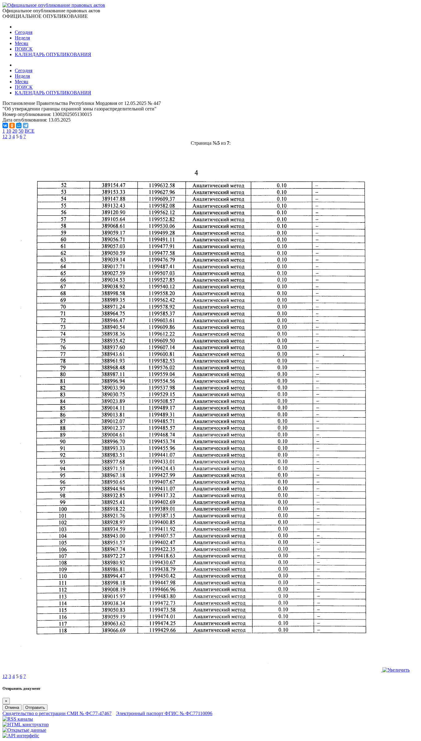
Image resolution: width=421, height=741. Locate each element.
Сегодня (23, 32)
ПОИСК (24, 49)
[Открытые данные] (24, 730)
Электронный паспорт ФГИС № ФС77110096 (164, 713)
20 (14, 131)
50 (20, 131)
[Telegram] (25, 125)
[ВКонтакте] (5, 125)
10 (8, 131)
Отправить (35, 707)
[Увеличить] (210, 670)
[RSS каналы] (17, 719)
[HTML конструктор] (25, 724)
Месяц (21, 43)
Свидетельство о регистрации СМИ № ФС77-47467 (57, 713)
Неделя (22, 37)
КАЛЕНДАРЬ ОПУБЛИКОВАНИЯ (53, 54)
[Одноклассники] (12, 125)
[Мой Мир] (19, 125)
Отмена (12, 707)
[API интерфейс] (20, 735)
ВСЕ (30, 131)
